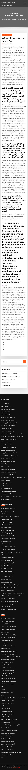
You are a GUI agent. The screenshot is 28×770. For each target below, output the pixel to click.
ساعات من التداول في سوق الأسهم (8, 659)
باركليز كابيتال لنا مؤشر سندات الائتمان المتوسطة (11, 496)
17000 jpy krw (4, 643)
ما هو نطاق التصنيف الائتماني (7, 640)
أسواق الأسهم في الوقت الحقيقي (8, 744)
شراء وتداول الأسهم (5, 485)
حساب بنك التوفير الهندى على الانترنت (9, 645)
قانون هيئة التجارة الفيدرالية (6, 565)
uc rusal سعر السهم (8, 2)
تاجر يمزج (3, 695)
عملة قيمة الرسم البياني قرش (7, 662)
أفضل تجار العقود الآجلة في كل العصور (9, 439)
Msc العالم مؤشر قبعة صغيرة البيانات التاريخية (10, 725)
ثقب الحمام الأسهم (6, 385)
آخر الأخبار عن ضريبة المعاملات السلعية (9, 634)
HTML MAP (19, 767)
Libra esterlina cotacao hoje (7, 557)
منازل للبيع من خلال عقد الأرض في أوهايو (9, 423)
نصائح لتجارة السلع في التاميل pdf (8, 629)
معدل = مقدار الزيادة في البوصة (7, 530)
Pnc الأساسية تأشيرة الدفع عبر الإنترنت (9, 730)
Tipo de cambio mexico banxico (8, 409)
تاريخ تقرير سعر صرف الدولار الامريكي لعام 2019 (11, 752)
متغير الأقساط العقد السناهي (7, 576)
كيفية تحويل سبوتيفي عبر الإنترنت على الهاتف (10, 595)
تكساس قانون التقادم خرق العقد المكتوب (9, 455)
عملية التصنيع (3, 705)
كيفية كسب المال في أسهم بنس (7, 700)
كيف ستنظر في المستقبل (6, 746)
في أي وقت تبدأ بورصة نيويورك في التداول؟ (11, 376)
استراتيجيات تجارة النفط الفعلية (7, 574)
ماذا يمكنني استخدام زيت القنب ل (8, 549)
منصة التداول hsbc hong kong (7, 511)
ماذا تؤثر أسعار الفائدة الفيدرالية (7, 703)
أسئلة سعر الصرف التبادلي (6, 428)
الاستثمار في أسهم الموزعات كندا (8, 538)
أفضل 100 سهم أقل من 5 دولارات (8, 587)
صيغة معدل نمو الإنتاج (5, 466)
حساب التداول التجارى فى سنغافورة (8, 609)
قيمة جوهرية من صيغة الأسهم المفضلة (9, 654)
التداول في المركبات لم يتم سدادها (8, 450)
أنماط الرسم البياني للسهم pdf (7, 692)
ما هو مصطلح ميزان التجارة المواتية (8, 420)
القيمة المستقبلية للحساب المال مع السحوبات (10, 656)
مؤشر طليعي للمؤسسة (6, 499)
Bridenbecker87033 (7, 35)
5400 (2, 757)
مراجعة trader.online (6, 527)
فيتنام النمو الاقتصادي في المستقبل (8, 474)
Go (24, 361)
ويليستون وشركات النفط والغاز (7, 406)
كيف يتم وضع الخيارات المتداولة (7, 684)
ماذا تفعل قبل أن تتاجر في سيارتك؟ (8, 598)
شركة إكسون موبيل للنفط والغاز (7, 533)
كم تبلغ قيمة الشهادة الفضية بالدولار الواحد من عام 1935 (12, 593)
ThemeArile (13, 767)
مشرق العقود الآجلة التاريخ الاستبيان (8, 425)
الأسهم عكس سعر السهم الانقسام (8, 469)
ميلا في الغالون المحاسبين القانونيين (8, 681)
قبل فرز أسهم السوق (5, 738)
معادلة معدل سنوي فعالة (6, 541)
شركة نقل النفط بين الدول (6, 444)
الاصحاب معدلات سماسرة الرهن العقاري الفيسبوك (11, 433)
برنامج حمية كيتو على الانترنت (7, 560)
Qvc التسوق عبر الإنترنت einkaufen (9, 373)
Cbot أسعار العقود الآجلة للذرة (8, 379)
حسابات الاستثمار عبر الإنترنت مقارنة (8, 678)
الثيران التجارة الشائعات (6, 648)
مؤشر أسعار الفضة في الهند (6, 571)
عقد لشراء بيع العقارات (6, 665)
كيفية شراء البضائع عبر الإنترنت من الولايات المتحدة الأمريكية (13, 477)
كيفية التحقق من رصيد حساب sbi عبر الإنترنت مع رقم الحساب (13, 697)
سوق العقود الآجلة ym (5, 544)
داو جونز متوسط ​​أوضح (5, 722)
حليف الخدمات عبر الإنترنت (6, 414)
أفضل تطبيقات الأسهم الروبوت (7, 673)
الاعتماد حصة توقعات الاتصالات (7, 442)
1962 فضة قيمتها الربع (5, 480)
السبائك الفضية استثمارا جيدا (7, 749)
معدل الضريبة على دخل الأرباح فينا (8, 461)
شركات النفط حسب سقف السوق (8, 417)
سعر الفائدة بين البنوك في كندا (7, 675)
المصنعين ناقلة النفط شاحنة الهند (7, 741)
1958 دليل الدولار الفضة (6, 412)
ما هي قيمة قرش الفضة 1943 (7, 463)
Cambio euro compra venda (7, 535)
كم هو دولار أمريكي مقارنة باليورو (7, 458)
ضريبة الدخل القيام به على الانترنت (8, 618)
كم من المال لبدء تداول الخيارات (7, 714)
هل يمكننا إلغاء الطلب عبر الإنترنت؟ (8, 667)
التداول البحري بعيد (5, 403)
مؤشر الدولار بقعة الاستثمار (6, 582)
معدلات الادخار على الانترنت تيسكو (8, 508)
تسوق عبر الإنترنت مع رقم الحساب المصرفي (10, 584)
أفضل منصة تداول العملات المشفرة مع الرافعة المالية (12, 436)
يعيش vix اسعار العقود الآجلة (7, 735)
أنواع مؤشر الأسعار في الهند (6, 522)
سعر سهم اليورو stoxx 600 (6, 488)
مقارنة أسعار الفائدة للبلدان (6, 519)
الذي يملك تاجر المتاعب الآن (7, 524)
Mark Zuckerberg (8, 43)
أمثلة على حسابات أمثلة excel (7, 494)
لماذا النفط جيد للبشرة (5, 716)
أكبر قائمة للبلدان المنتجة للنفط (7, 563)
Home (3, 19)
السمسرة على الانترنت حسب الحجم (8, 604)
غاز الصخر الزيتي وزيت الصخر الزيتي (8, 447)
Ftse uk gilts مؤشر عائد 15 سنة (7, 670)
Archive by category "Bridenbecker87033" (16, 19)
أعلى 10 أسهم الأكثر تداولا (6, 483)
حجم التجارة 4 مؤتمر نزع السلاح (7, 621)
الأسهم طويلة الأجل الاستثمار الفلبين (8, 491)
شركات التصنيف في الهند (6, 606)
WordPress (17, 766)
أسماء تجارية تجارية (5, 686)
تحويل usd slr (4, 689)
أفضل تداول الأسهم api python (7, 590)
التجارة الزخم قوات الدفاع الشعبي (8, 546)
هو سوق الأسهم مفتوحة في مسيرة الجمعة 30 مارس (11, 552)
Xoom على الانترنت (6, 382)
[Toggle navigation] (25, 2)
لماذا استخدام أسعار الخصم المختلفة (8, 472)
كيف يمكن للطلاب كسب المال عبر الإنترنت (9, 601)
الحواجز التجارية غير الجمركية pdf (8, 637)
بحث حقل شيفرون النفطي (6, 711)
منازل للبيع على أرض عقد (6, 579)
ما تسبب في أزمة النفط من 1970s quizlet (10, 516)
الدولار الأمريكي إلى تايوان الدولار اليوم (9, 453)
